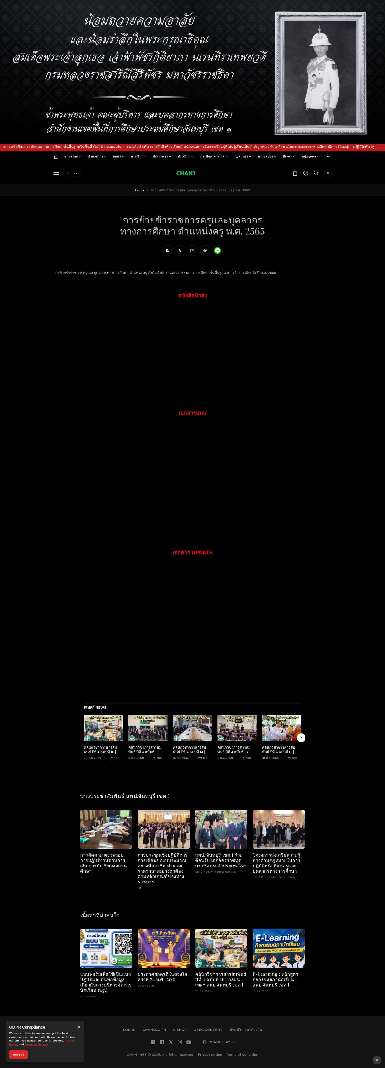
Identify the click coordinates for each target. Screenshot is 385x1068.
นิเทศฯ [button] (287, 156)
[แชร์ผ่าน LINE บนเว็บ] (217, 250)
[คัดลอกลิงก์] (205, 250)
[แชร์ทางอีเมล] (192, 250)
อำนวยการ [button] (95, 156)
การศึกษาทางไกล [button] (212, 156)
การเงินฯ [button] (137, 156)
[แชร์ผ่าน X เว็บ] (180, 250)
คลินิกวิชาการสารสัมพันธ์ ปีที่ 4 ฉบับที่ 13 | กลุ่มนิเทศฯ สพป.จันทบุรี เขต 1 (236, 754)
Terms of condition (242, 1054)
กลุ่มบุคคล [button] (309, 156)
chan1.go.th (154, 1029)
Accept (18, 1054)
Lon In (129, 1029)
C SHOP (179, 1029)
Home (139, 190)
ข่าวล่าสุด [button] (71, 156)
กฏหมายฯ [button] (241, 156)
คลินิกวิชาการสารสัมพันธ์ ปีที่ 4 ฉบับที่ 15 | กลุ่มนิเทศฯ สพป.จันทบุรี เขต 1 (147, 754)
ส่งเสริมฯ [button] (184, 156)
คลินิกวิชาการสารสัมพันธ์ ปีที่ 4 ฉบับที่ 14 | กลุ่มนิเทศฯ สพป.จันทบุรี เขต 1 (192, 754)
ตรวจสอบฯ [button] (265, 156)
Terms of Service (36, 1044)
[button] (78, 1027)
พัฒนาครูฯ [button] (160, 156)
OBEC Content (208, 1029)
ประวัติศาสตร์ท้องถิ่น (246, 1029)
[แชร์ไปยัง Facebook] (167, 250)
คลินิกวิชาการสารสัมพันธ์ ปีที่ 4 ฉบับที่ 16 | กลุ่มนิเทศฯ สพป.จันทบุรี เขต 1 (102, 754)
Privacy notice (210, 1054)
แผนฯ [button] (117, 156)
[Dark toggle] (328, 173)
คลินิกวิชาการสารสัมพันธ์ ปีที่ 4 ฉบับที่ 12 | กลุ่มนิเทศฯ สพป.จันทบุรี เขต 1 (281, 754)
